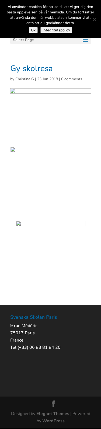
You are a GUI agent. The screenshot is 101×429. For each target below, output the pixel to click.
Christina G (24, 79)
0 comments (71, 79)
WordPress (53, 421)
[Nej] (94, 19)
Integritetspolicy (56, 30)
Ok (33, 30)
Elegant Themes (52, 414)
